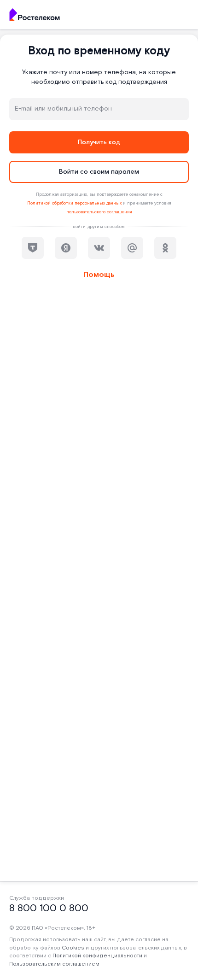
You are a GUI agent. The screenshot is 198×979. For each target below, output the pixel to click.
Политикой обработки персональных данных (74, 203)
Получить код (99, 142)
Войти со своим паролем (99, 172)
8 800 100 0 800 (48, 908)
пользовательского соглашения (99, 212)
